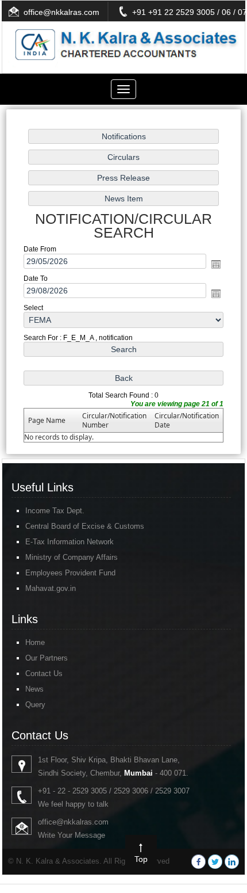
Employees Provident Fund (70, 572)
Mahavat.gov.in (50, 588)
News (34, 689)
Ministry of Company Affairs (71, 557)
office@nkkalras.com (61, 12)
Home (35, 642)
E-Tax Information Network (69, 541)
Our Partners (46, 658)
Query (35, 704)
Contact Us (44, 673)
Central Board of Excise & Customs (84, 526)
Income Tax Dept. (54, 510)
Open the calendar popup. (216, 264)
